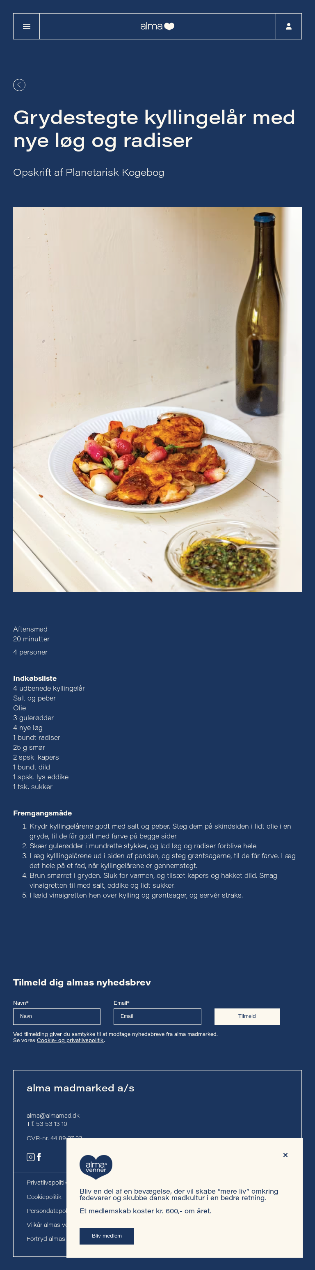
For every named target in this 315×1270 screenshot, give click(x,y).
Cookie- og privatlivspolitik (70, 1040)
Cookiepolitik (44, 1197)
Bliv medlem (107, 1236)
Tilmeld (247, 1016)
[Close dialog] (285, 1155)
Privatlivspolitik (47, 1183)
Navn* (21, 1003)
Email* (122, 1003)
